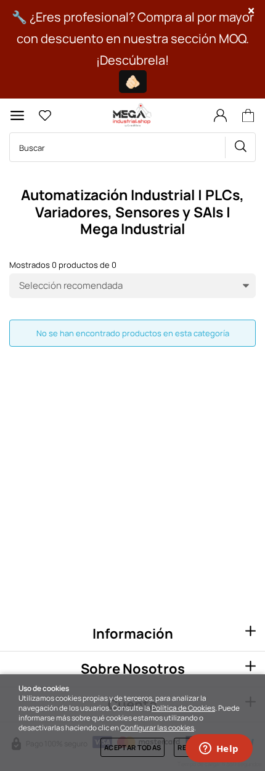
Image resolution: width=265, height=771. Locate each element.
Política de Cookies (183, 708)
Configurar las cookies (157, 728)
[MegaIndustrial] (130, 115)
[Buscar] (240, 147)
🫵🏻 (133, 81)
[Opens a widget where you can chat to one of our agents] (219, 749)
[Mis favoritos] (44, 115)
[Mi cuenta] (220, 115)
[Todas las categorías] (17, 115)
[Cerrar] (251, 10)
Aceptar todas (132, 747)
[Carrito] (250, 115)
